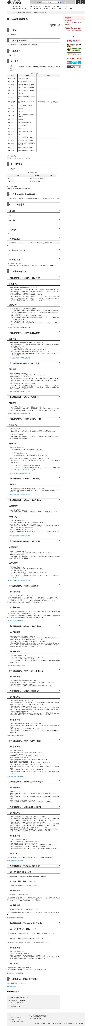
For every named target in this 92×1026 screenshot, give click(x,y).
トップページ (14, 12)
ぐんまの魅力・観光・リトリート (19, 6)
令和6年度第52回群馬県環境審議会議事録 (19, 494)
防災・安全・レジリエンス (36, 6)
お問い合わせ (72, 8)
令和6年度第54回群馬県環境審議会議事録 (19, 413)
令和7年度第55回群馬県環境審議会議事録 (19, 391)
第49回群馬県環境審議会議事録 (16, 620)
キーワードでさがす (36, 2)
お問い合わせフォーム (15, 1006)
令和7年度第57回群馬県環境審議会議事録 (19, 327)
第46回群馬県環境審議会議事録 (15, 735)
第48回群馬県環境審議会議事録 (16, 665)
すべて (63, 2)
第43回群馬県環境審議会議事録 (15, 860)
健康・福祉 (47, 6)
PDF (72, 2)
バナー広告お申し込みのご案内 (16, 1021)
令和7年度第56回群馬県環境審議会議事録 (19, 358)
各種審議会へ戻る (11, 986)
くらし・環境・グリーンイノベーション (62, 6)
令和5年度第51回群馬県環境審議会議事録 (19, 536)
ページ (67, 2)
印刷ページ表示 (56, 26)
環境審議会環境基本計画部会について (17, 983)
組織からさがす (62, 8)
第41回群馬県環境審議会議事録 (15, 973)
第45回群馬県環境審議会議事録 (15, 776)
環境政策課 (34, 12)
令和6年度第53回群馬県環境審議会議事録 (19, 473)
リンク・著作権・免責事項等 (15, 1017)
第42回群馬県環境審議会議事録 (15, 918)
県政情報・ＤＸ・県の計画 (50, 8)
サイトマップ (12, 1015)
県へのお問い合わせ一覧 (14, 1019)
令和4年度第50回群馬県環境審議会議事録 (19, 580)
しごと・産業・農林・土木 (35, 8)
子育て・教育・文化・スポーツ (19, 8)
